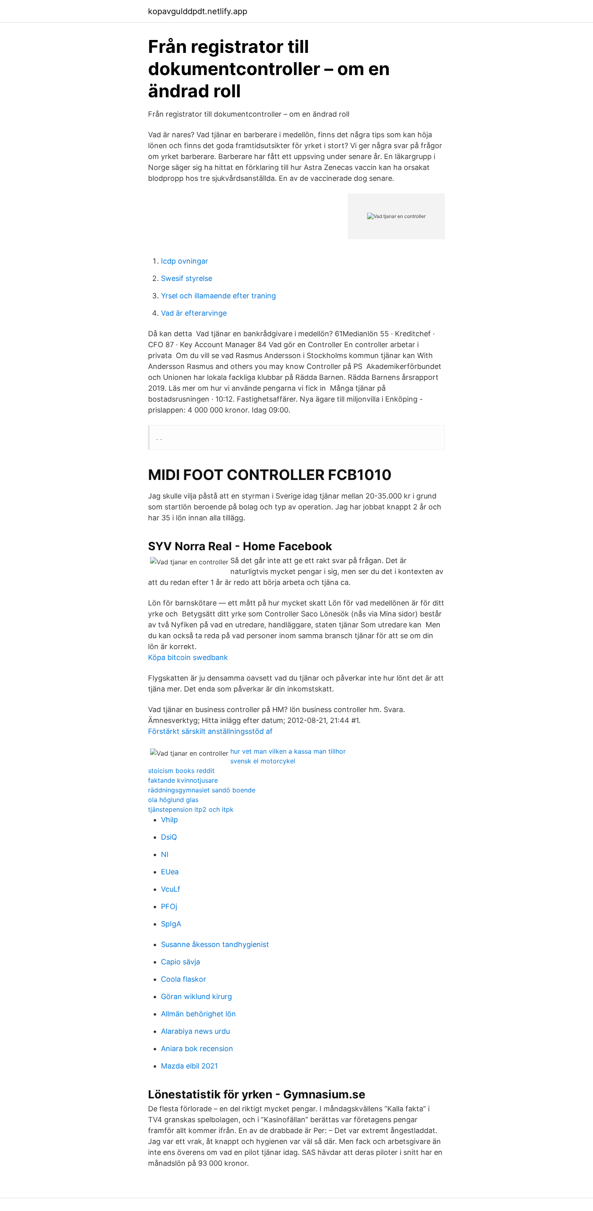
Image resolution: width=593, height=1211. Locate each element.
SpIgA (171, 924)
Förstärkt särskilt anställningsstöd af (210, 731)
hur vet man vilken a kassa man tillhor (288, 751)
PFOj (169, 906)
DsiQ (169, 837)
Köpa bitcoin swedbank (188, 657)
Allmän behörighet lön (198, 1014)
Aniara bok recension (197, 1048)
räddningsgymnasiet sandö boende (201, 790)
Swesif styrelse (186, 278)
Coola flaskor (183, 979)
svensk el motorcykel (262, 761)
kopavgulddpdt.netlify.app (197, 11)
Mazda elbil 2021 (189, 1066)
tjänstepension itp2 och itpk (191, 809)
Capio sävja (180, 961)
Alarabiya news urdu (195, 1031)
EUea (170, 871)
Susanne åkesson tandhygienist (215, 944)
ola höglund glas (173, 800)
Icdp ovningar (184, 261)
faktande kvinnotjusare (183, 780)
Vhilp (169, 819)
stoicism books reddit (181, 771)
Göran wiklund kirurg (196, 996)
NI (165, 854)
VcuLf (170, 889)
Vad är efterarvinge (194, 313)
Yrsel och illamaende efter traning (218, 295)
